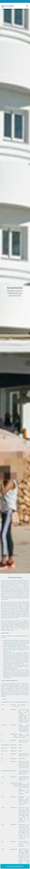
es (26, 1)
